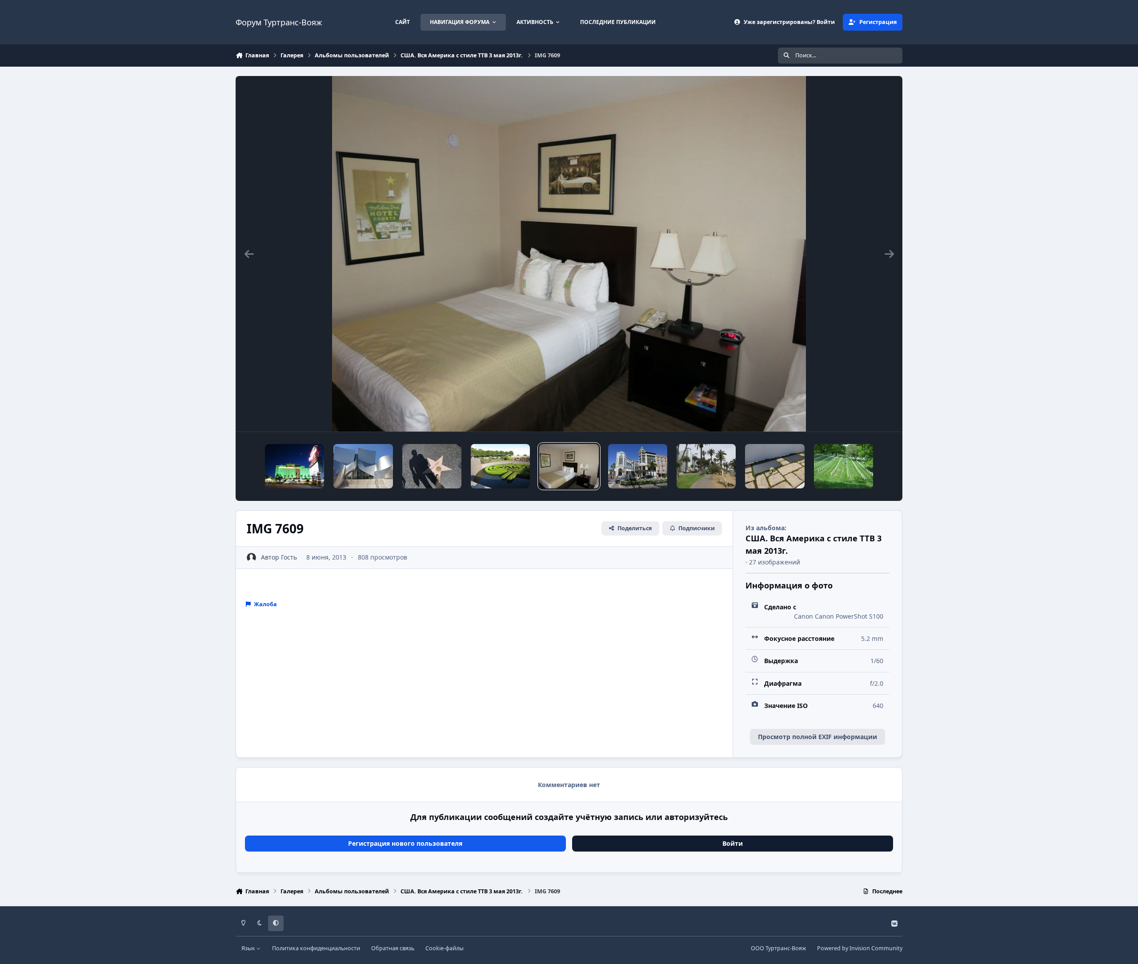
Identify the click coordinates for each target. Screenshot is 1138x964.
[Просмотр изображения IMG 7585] (500, 466)
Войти (732, 843)
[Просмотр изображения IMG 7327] (843, 466)
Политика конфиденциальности (316, 948)
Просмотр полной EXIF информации (817, 736)
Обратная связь (392, 948)
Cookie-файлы (444, 948)
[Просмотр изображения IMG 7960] (363, 466)
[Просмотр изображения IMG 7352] (774, 466)
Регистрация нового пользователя (405, 843)
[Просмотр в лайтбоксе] (569, 254)
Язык (248, 948)
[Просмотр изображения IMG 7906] (431, 466)
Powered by (859, 948)
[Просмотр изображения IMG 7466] (706, 466)
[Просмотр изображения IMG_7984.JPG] (294, 466)
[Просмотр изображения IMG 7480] (637, 466)
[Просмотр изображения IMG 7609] (568, 466)
